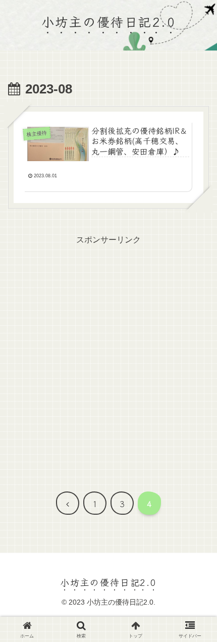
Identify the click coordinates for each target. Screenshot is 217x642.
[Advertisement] (108, 356)
